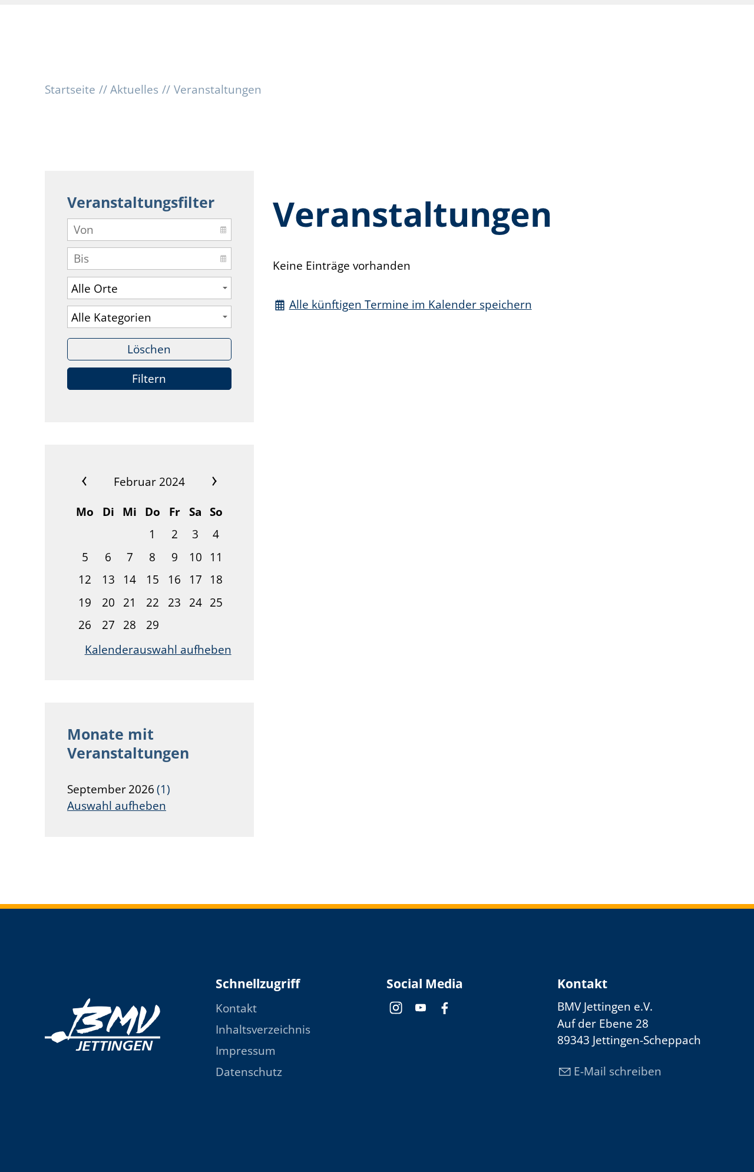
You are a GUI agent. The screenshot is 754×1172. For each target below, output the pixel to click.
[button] (395, 1007)
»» (202, 482)
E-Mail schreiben (618, 1071)
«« (95, 482)
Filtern (149, 378)
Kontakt (236, 1008)
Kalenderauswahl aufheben (158, 649)
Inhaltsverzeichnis (263, 1029)
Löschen (149, 349)
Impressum (246, 1050)
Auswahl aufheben (116, 805)
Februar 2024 (149, 481)
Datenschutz (249, 1072)
